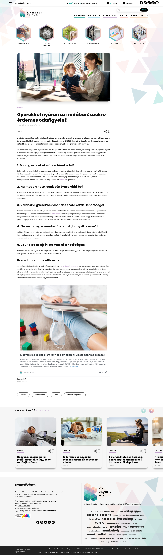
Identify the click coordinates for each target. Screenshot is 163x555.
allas (96, 511)
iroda (56, 395)
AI (91, 511)
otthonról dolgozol (70, 266)
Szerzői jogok (64, 552)
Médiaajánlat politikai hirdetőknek (71, 549)
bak (112, 511)
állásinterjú (105, 542)
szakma (101, 538)
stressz (94, 538)
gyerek (23, 395)
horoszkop (109, 519)
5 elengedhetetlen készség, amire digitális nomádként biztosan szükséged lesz (126, 459)
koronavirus (125, 523)
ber (117, 511)
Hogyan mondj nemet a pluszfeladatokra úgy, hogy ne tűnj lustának (34, 459)
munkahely (111, 530)
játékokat (56, 214)
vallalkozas (129, 538)
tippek (120, 538)
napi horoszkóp (115, 535)
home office (40, 395)
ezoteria (92, 515)
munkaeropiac (133, 527)
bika (121, 511)
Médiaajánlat (53, 549)
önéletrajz (126, 542)
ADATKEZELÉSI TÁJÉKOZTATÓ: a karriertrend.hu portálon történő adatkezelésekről (111, 549)
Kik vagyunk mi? (105, 492)
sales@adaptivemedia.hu (30, 503)
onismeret (132, 535)
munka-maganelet (74, 395)
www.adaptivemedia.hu (29, 508)
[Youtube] (157, 3)
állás (144, 538)
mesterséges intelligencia (98, 527)
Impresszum (42, 549)
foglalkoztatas (132, 515)
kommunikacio (113, 523)
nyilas (124, 535)
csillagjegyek (132, 511)
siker (87, 538)
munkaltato (136, 531)
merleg (134, 523)
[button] (152, 410)
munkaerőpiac (94, 531)
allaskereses (104, 511)
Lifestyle (20, 107)
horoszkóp (125, 519)
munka (115, 526)
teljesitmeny (110, 538)
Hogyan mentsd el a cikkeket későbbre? (84, 552)
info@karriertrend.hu (56, 492)
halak (142, 515)
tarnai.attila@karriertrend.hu (37, 492)
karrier (100, 523)
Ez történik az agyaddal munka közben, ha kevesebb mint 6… (80, 459)
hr (135, 519)
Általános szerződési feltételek (48, 552)
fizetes (115, 515)
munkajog (125, 531)
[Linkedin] (149, 2)
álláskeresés (116, 542)
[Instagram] (145, 3)
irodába (62, 179)
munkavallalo (97, 534)
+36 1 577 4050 (24, 506)
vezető (137, 538)
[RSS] (153, 3)
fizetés (122, 515)
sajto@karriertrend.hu (23, 496)
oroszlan (141, 535)
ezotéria (105, 515)
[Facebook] (141, 2)
